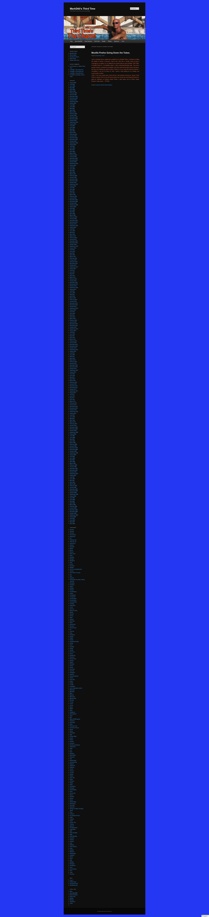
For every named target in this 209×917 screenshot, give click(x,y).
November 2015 (74, 305)
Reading (72, 753)
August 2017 (73, 268)
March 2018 (73, 256)
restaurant (72, 765)
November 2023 (74, 139)
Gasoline (72, 657)
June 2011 (72, 396)
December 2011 (74, 386)
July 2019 (72, 229)
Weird (71, 857)
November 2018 (74, 243)
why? (71, 858)
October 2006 (73, 492)
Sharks (71, 774)
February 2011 (73, 403)
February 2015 (73, 320)
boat (71, 562)
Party (71, 724)
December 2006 (74, 489)
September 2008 (74, 453)
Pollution (72, 743)
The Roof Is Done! (74, 57)
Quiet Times (73, 58)
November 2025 (74, 98)
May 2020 (72, 212)
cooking (72, 603)
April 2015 (72, 317)
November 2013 (74, 346)
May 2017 (72, 273)
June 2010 (72, 417)
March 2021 (73, 194)
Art (70, 538)
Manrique (72, 690)
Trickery (72, 824)
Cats (71, 576)
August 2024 (73, 124)
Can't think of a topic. (75, 572)
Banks (71, 548)
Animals (72, 533)
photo (71, 731)
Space (71, 795)
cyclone (72, 609)
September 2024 (74, 122)
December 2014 (74, 323)
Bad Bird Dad (73, 53)
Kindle (71, 683)
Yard (71, 870)
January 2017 (73, 280)
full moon (72, 652)
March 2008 (73, 463)
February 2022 (73, 175)
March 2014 (73, 339)
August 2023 (73, 144)
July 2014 (72, 332)
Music (71, 707)
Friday (71, 648)
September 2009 (74, 432)
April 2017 (72, 275)
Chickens (72, 583)
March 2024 (73, 132)
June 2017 (72, 272)
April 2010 (72, 420)
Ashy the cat (73, 541)
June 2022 (72, 168)
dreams (72, 619)
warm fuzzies (73, 846)
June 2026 (72, 86)
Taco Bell (72, 805)
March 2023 (73, 153)
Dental (71, 612)
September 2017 (74, 267)
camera (72, 571)
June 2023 (72, 148)
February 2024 (73, 134)
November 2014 (74, 325)
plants (71, 738)
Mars (71, 693)
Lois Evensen (73, 66)
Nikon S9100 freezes (75, 719)
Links (123, 41)
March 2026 (73, 91)
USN (71, 834)
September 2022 (74, 163)
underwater (73, 829)
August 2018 (73, 248)
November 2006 (74, 491)
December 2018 (74, 241)
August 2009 (73, 434)
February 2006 (73, 506)
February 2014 (73, 341)
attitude (72, 545)
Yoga (71, 872)
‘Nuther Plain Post (74, 60)
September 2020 (74, 205)
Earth (71, 622)
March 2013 (73, 360)
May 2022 (72, 170)
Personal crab (73, 726)
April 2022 (72, 172)
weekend (72, 855)
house (71, 665)
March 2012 (73, 380)
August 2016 (73, 289)
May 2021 (72, 191)
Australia (72, 547)
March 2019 (73, 236)
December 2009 (74, 427)
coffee (71, 593)
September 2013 (74, 349)
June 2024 (72, 127)
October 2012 (73, 368)
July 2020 (72, 208)
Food (71, 645)
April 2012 (72, 379)
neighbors (72, 712)
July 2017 (72, 270)
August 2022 (73, 165)
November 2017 (74, 263)
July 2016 (72, 291)
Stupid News (73, 802)
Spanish (72, 796)
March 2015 (73, 318)
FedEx (71, 638)
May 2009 (72, 439)
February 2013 (73, 361)
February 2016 (73, 299)
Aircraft (72, 529)
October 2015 (73, 306)
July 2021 (72, 187)
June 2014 (72, 334)
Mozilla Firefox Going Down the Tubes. (110, 52)
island (71, 677)
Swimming (72, 803)
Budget (71, 567)
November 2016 (74, 284)
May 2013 (72, 356)
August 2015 (73, 310)
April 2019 (72, 234)
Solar (71, 791)
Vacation (72, 838)
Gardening (72, 655)
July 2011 (72, 394)
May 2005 (72, 522)
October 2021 (73, 182)
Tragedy (72, 819)
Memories (72, 696)
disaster (72, 614)
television (72, 807)
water (71, 848)
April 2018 (72, 255)
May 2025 (72, 108)
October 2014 (73, 327)
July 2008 (72, 456)
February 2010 (73, 423)
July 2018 (72, 249)
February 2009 (73, 444)
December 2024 (74, 117)
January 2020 (73, 218)
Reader (103, 41)
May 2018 (72, 253)
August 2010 (73, 413)
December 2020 (74, 199)
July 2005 (72, 518)
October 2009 (73, 430)
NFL (71, 717)
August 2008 (73, 454)
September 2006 (74, 494)
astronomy (72, 543)
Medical (72, 695)
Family (71, 636)
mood (71, 703)
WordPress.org (73, 885)
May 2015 (72, 315)
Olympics (72, 721)
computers (72, 596)
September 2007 (74, 473)
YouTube (72, 874)
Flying (71, 643)
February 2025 (73, 113)
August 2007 (73, 475)
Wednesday (73, 853)
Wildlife (72, 862)
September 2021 (74, 184)
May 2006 (72, 501)
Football (72, 646)
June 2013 (72, 354)
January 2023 (73, 156)
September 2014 (74, 329)
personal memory (74, 727)
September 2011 (74, 391)
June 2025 (72, 106)
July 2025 (72, 105)
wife (71, 860)
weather (72, 850)
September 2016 (74, 287)
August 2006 (73, 496)
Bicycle (72, 552)
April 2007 (72, 482)
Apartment (116, 41)
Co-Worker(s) (73, 591)
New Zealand (73, 714)
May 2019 (72, 232)
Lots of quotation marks (76, 688)
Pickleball (72, 733)
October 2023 (73, 141)
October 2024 (73, 120)
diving (71, 615)
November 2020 (74, 201)
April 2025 (72, 110)
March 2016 (73, 298)
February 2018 (73, 258)
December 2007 (74, 468)
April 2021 (72, 193)
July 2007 (72, 477)
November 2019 (74, 222)
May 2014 (72, 336)
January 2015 (73, 322)
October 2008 (73, 451)
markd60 (72, 69)
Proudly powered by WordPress (104, 911)
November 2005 (74, 511)
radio (71, 748)
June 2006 (72, 499)
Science (72, 771)
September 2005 (74, 515)
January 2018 (73, 260)
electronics (72, 624)
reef (71, 758)
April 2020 (72, 213)
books (71, 564)
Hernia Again (73, 55)
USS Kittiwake (73, 836)
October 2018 (73, 244)
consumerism (73, 602)
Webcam (72, 851)
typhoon (72, 826)
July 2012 (72, 373)
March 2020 (73, 215)
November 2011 (74, 387)
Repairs (72, 764)
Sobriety (72, 788)
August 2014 (73, 330)
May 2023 (72, 149)
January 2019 (73, 239)
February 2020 (73, 217)
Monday (72, 700)
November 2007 (74, 470)
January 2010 (73, 425)
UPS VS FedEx (73, 832)
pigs (71, 734)
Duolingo (72, 621)
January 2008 (73, 466)
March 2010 (73, 422)
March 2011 (73, 401)
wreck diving (73, 869)
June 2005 (72, 520)
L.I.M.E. (72, 684)
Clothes (72, 590)
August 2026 (73, 82)
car (70, 574)
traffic (71, 817)
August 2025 (73, 103)
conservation (73, 598)
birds (71, 555)
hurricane (72, 669)
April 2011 (72, 399)
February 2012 (73, 382)
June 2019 (72, 230)
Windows (72, 863)
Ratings (110, 41)
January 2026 (73, 94)
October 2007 (73, 472)
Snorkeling (72, 786)
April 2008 (72, 461)
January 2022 (73, 177)
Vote (71, 843)
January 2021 (73, 198)
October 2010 (73, 410)
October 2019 (73, 224)
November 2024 (74, 118)
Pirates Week (73, 736)
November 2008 (74, 449)
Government (73, 658)
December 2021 (74, 179)
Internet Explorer (108, 85)
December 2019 (74, 220)
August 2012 (73, 372)
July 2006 (72, 497)
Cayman (72, 578)
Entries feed (73, 882)
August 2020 (73, 206)
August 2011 (73, 392)
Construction (73, 600)
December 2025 (74, 96)
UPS (71, 831)
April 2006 (72, 503)
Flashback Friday (74, 641)
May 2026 (72, 87)
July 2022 (72, 167)
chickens (72, 584)
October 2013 (73, 348)
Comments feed (74, 883)
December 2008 (74, 448)
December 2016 (74, 282)
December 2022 (74, 158)
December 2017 (74, 262)
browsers (98, 85)
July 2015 (72, 311)
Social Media (73, 789)
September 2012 (74, 370)
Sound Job (72, 793)
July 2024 (72, 125)
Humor (71, 667)
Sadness (72, 767)
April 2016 (72, 296)
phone (71, 729)
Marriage (72, 691)
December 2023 (74, 137)
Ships (71, 779)
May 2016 (72, 294)
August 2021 (73, 186)
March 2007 (73, 484)
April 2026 (72, 89)
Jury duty (72, 679)
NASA (71, 708)
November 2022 (74, 160)
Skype (71, 783)
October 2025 (73, 100)
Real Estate (73, 755)
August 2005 (73, 516)
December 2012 (74, 365)
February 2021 (73, 196)
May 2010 (72, 418)
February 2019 (73, 237)
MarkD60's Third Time (82, 8)
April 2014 (72, 337)
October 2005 (73, 513)
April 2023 (72, 151)
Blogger (72, 559)
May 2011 (72, 398)
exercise (72, 631)
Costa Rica (72, 605)
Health (71, 662)
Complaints (73, 595)
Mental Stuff (73, 698)
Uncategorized (73, 827)
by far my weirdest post (76, 569)
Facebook (72, 634)
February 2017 (73, 279)
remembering (73, 762)
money (71, 702)
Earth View (97, 41)
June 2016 (72, 292)
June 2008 (72, 458)
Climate (72, 588)
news (71, 715)
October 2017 (73, 265)
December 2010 (74, 406)
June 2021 (72, 189)
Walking (72, 845)
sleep (71, 784)
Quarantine (72, 746)
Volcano (72, 841)
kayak (71, 681)
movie (71, 705)
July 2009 (72, 435)
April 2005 (72, 523)
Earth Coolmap (88, 41)
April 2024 (72, 131)
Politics (72, 741)
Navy (71, 710)
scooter (72, 772)
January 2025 (73, 115)
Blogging (72, 560)
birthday (72, 557)
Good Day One (79, 69)
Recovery (72, 757)
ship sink (72, 777)
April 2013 (72, 358)
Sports (71, 798)
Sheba (71, 776)
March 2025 (73, 112)
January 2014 (73, 342)
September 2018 (74, 246)
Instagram (72, 672)
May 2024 (72, 129)
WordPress (72, 865)
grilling (72, 660)
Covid (71, 607)
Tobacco (72, 814)
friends (71, 650)
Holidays (72, 664)
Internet (72, 674)
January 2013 (73, 363)
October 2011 (73, 389)
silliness (72, 781)
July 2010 (72, 415)
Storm (71, 800)
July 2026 (72, 84)
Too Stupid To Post (75, 815)
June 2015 (72, 313)
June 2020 (72, 210)
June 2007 (72, 478)
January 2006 (73, 508)
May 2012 (72, 377)
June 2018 (72, 251)
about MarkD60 (78, 41)
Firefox (102, 85)
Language (72, 686)
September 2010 (74, 411)
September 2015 (74, 308)
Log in (71, 880)
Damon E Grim (73, 610)
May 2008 (72, 460)
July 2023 (72, 146)
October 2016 (73, 286)
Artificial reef (73, 540)
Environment (73, 627)
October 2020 (73, 203)
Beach (71, 550)
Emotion (72, 626)
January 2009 (73, 446)
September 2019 (74, 225)
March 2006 (73, 504)
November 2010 (74, 408)
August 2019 (73, 227)
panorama (72, 722)
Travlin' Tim (73, 822)
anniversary (73, 534)
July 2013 (72, 353)
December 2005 (74, 510)
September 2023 (74, 143)
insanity (72, 671)
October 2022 (73, 162)
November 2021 (74, 181)
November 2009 (74, 429)
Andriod (72, 531)
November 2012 (74, 367)
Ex (70, 629)
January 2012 (73, 384)
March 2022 (73, 174)
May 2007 (72, 480)
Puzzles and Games (75, 745)
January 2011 (73, 404)
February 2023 (73, 155)
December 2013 (74, 344)
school (71, 769)
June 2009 (72, 437)
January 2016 (73, 301)
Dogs (71, 617)
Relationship (73, 760)
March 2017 (73, 277)
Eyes (71, 633)
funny (71, 653)
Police (71, 739)
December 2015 (74, 303)
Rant (71, 752)
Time (71, 812)
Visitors (72, 839)
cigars (71, 586)
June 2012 (72, 375)
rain (71, 750)
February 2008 (73, 465)
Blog (71, 41)
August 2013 (73, 351)
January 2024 (73, 136)
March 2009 (73, 442)
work (71, 867)
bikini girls (72, 553)
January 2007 (73, 487)
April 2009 (72, 441)
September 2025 (74, 101)
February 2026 (73, 93)
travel (71, 820)
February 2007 (73, 485)
